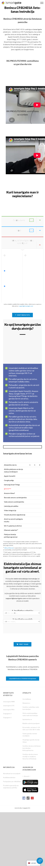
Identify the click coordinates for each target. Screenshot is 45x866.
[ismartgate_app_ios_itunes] (30, 789)
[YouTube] (32, 798)
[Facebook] (23, 798)
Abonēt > (27, 776)
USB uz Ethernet (8, 548)
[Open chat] (40, 861)
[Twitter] (28, 798)
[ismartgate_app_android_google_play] (30, 782)
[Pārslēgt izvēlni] (42, 3)
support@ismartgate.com (26, 306)
